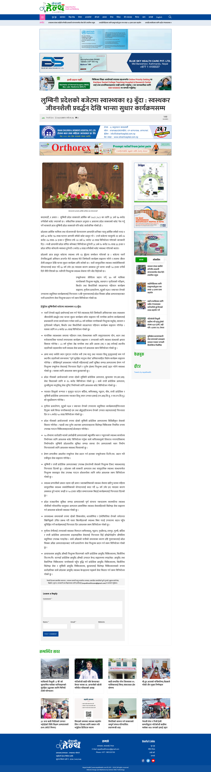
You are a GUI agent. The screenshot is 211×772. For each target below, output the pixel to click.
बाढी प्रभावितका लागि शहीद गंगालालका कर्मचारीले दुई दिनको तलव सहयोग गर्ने (122, 22)
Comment (47, 598)
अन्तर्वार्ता (88, 17)
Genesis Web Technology (116, 769)
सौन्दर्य (97, 17)
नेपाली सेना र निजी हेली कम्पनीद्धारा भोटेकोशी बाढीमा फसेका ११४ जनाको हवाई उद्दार (154, 725)
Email (73, 622)
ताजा (141, 260)
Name (46, 622)
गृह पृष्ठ (54, 17)
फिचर (137, 17)
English (159, 17)
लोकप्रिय (156, 260)
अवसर (104, 17)
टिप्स (111, 17)
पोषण (80, 17)
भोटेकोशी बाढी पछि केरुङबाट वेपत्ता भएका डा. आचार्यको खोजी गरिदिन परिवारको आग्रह (88, 685)
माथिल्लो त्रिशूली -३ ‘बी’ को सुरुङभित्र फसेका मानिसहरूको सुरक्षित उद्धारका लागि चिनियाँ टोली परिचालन (53, 686)
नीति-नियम (151, 749)
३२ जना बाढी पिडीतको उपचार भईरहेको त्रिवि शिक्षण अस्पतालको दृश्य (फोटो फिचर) (55, 725)
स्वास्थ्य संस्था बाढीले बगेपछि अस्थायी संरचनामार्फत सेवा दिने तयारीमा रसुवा (155, 271)
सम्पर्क (151, 17)
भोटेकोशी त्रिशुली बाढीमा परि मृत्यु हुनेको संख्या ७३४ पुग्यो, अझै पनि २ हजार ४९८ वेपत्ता (155, 323)
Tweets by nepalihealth (142, 372)
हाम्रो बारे (152, 752)
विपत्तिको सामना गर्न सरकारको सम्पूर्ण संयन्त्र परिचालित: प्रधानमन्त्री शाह (121, 725)
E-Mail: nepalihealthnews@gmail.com (105, 749)
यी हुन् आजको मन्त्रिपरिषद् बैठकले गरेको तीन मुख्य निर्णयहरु (156, 683)
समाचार (62, 17)
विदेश (119, 17)
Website (101, 622)
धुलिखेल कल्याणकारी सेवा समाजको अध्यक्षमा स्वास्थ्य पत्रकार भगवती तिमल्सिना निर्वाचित (156, 341)
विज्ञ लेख (72, 17)
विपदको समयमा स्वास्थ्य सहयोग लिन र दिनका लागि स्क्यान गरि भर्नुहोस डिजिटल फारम (88, 725)
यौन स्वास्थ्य (128, 17)
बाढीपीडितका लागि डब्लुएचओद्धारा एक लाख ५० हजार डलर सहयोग (72, 22)
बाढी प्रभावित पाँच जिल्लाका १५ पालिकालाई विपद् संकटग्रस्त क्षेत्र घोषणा (121, 685)
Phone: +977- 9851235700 (105, 752)
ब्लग (143, 17)
